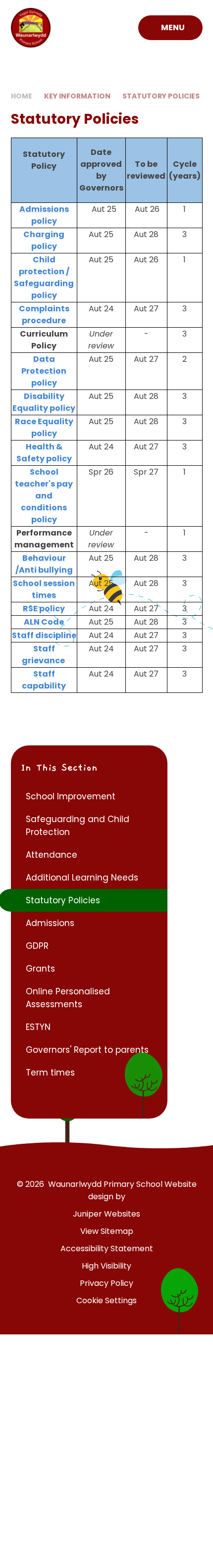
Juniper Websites (106, 1214)
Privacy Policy (106, 1283)
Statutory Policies (161, 96)
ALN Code (44, 622)
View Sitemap (106, 1231)
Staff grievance (43, 654)
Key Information (77, 96)
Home (21, 96)
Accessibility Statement (106, 1248)
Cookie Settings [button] (106, 1300)
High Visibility (106, 1266)
